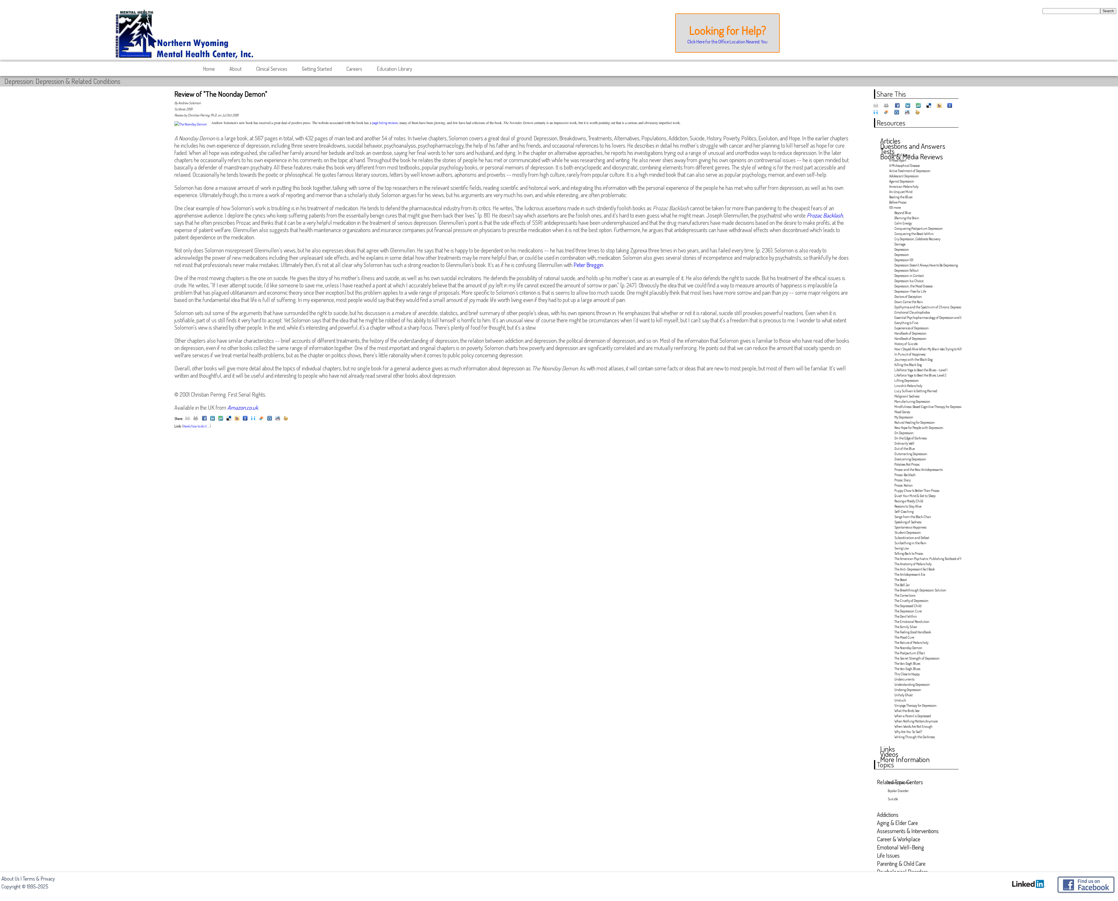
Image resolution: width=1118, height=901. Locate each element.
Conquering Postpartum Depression (918, 228)
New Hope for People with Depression (918, 427)
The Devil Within (905, 616)
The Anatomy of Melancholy (913, 564)
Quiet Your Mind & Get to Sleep (914, 496)
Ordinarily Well (904, 443)
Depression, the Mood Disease (913, 286)
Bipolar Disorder (898, 791)
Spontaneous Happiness (910, 527)
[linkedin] (212, 418)
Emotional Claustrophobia (912, 312)
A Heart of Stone (899, 155)
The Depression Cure (908, 611)
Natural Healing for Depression (914, 422)
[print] (195, 418)
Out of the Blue (904, 448)
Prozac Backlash (905, 475)
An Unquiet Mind (900, 192)
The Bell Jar (902, 585)
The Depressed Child (907, 606)
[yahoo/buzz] (237, 418)
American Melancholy (904, 186)
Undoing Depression (907, 690)
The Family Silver (905, 627)
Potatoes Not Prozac (907, 464)
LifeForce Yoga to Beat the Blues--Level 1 (920, 370)
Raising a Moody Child (908, 501)
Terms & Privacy (39, 878)
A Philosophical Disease (904, 165)
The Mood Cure (904, 637)
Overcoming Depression (910, 459)
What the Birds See (906, 711)
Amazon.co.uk (242, 407)
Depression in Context (909, 275)
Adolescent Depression (904, 176)
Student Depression (907, 532)
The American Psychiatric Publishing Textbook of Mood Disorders (925, 558)
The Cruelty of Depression (911, 600)
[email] (187, 418)
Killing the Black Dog (908, 365)
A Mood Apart (897, 160)
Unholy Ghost (903, 695)
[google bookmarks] (245, 418)
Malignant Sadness (906, 396)
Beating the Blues (900, 197)
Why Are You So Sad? (908, 731)
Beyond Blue (902, 213)
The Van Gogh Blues (907, 663)
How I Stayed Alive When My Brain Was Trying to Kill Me (925, 349)
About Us (10, 878)
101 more (895, 207)
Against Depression (901, 181)
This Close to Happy (907, 674)
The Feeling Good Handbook (912, 632)
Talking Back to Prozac (909, 553)
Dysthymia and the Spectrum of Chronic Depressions (925, 307)
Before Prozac (898, 202)
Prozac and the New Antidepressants (918, 469)
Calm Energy (903, 223)
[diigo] (253, 418)
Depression (901, 249)
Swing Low (901, 548)
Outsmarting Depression (910, 454)
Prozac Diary (902, 480)
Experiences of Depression (911, 328)
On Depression (904, 433)
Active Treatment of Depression (910, 171)
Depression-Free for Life (910, 291)
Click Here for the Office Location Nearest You (727, 42)
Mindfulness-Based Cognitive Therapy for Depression (925, 406)
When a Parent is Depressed (912, 716)
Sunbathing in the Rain (910, 543)
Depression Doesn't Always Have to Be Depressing (925, 265)
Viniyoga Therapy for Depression (915, 705)
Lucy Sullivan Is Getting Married (915, 391)
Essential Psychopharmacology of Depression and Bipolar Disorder (925, 317)
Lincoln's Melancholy (908, 386)
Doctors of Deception (908, 296)
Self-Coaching (904, 511)
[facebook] (204, 418)
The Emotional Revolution (911, 621)
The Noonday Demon (908, 648)
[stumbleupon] (220, 418)
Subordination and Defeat (911, 538)
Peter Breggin (588, 264)
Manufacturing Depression (912, 401)
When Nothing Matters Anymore (916, 721)
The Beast (900, 579)
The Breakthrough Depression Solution (920, 590)
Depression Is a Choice (909, 281)
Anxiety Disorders (899, 782)
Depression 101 (903, 260)
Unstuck (900, 700)
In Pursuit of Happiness (910, 354)
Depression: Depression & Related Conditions (62, 81)
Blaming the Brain (906, 218)
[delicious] (228, 418)
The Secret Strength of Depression (917, 658)
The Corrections (904, 595)
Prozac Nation (903, 485)
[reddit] (277, 418)
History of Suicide (906, 344)
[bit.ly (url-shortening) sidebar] (286, 418)
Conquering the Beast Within (914, 234)
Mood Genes (902, 412)
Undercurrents (904, 679)
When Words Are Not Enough (913, 726)
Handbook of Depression (910, 333)
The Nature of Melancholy (911, 642)
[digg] (269, 418)
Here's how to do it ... (196, 426)
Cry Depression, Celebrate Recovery (917, 239)
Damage (899, 244)
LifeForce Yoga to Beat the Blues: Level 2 (920, 375)
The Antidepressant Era (909, 574)
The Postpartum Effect (909, 653)
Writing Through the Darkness (914, 737)
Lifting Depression (906, 380)
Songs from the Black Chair (912, 517)
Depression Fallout (906, 270)
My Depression (903, 417)
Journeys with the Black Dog (913, 359)
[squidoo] (261, 418)
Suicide (893, 799)
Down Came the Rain (908, 302)
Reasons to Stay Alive (907, 506)
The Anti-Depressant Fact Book (914, 569)
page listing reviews (385, 123)
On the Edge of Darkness (910, 438)
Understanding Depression (912, 684)
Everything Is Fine (906, 323)
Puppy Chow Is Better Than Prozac (917, 490)
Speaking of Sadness (907, 522)
